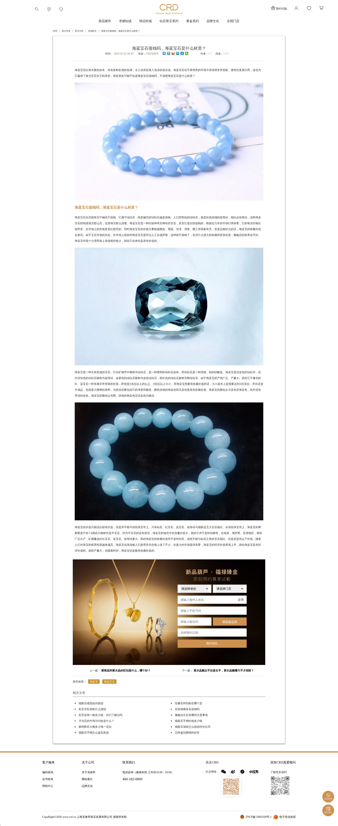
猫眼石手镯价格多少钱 (188, 720)
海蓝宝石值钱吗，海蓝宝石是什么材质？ (120, 31)
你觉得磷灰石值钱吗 (187, 709)
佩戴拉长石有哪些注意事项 (191, 715)
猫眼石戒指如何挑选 (91, 703)
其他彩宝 (92, 31)
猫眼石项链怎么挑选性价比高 (192, 726)
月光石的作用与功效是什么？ (96, 720)
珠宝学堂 (66, 31)
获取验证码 (229, 621)
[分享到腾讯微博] (177, 53)
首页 (55, 31)
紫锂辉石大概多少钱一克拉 (95, 726)
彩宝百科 (79, 31)
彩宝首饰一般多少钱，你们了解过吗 (100, 715)
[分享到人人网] (182, 53)
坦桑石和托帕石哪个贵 (188, 703)
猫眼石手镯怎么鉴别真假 (94, 732)
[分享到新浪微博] (173, 53)
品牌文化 (213, 21)
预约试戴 (281, 8)
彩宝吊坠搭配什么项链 (92, 709)
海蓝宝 (94, 681)
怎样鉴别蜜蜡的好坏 (187, 732)
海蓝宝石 (109, 681)
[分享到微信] (186, 53)
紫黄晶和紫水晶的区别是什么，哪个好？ (126, 670)
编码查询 (47, 772)
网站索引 (87, 779)
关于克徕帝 (88, 772)
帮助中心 (47, 786)
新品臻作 (105, 21)
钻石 (147, 383)
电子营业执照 (287, 816)
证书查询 (47, 779)
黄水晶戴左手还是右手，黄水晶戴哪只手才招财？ (224, 670)
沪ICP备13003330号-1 (258, 816)
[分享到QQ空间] (168, 53)
